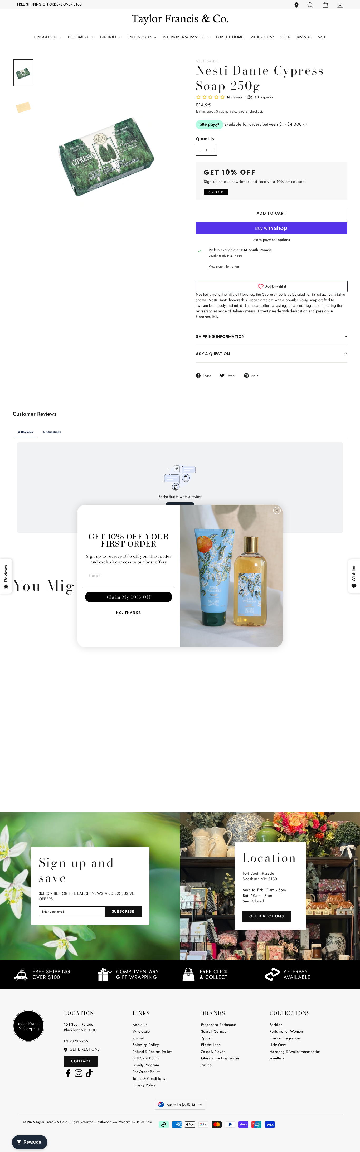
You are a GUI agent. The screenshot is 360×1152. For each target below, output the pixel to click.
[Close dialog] (277, 510)
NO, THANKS (128, 613)
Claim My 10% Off (129, 597)
